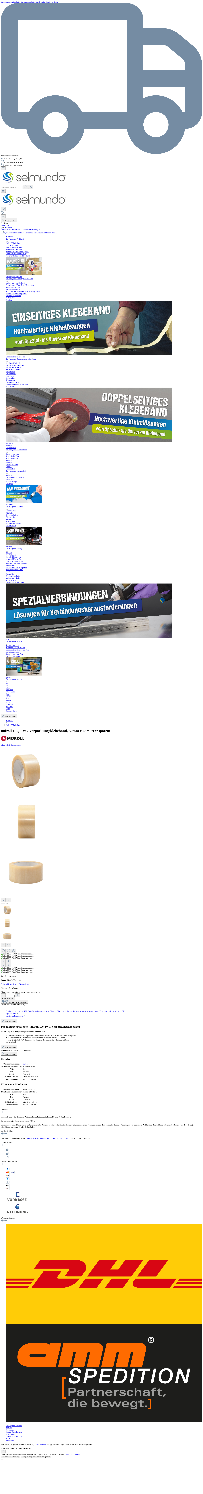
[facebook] (7, 1151)
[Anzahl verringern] (3, 995)
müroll (25, 1064)
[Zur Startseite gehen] (34, 184)
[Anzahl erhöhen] (17, 995)
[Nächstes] (8, 900)
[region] (101, 859)
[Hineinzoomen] (13, 951)
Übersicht (5, 230)
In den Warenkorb (8, 998)
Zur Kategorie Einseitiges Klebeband (19, 279)
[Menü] (3, 168)
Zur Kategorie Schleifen (14, 507)
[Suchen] (25, 187)
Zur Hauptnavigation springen (47, 2)
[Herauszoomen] (3, 951)
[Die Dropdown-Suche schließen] (30, 187)
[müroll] (101, 739)
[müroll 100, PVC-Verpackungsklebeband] (26, 771)
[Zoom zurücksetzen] (8, 951)
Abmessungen (10, 992)
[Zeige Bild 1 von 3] (2, 903)
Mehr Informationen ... (73, 1454)
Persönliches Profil (16, 230)
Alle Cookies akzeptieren (41, 1457)
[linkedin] (7, 1157)
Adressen (26, 230)
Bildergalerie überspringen (11, 745)
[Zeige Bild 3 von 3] (7, 903)
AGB (8, 1438)
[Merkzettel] (2, 213)
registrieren (9, 227)
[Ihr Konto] (3, 216)
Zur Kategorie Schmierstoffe (16, 450)
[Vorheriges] (3, 900)
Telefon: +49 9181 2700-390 (60, 1138)
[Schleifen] (24, 544)
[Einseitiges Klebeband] (89, 355)
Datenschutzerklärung (14, 1436)
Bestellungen (35, 230)
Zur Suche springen (28, 2)
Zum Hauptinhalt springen (11, 2)
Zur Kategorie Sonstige (14, 549)
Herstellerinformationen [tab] (15, 1016)
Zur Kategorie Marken (14, 679)
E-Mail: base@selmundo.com (38, 1138)
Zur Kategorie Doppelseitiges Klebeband (21, 359)
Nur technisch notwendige (10, 1457)
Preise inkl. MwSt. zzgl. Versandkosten (15, 984)
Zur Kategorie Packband (15, 239)
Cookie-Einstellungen (14, 1432)
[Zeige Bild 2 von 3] (4, 903)
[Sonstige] (89, 637)
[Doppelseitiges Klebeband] (89, 441)
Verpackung (10, 1434)
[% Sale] (24, 675)
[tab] (66, 1011)
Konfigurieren (26, 1457)
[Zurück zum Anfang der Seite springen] (3, 1451)
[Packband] (24, 275)
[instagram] (7, 1154)
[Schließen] (2, 948)
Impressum (10, 1440)
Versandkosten (40, 1444)
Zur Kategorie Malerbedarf (16, 471)
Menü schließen (10, 221)
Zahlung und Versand (14, 1426)
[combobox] (12, 187)
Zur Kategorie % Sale (14, 641)
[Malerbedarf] (24, 502)
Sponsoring (10, 1430)
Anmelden (5, 225)
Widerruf (9, 1428)
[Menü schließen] (7, 241)
